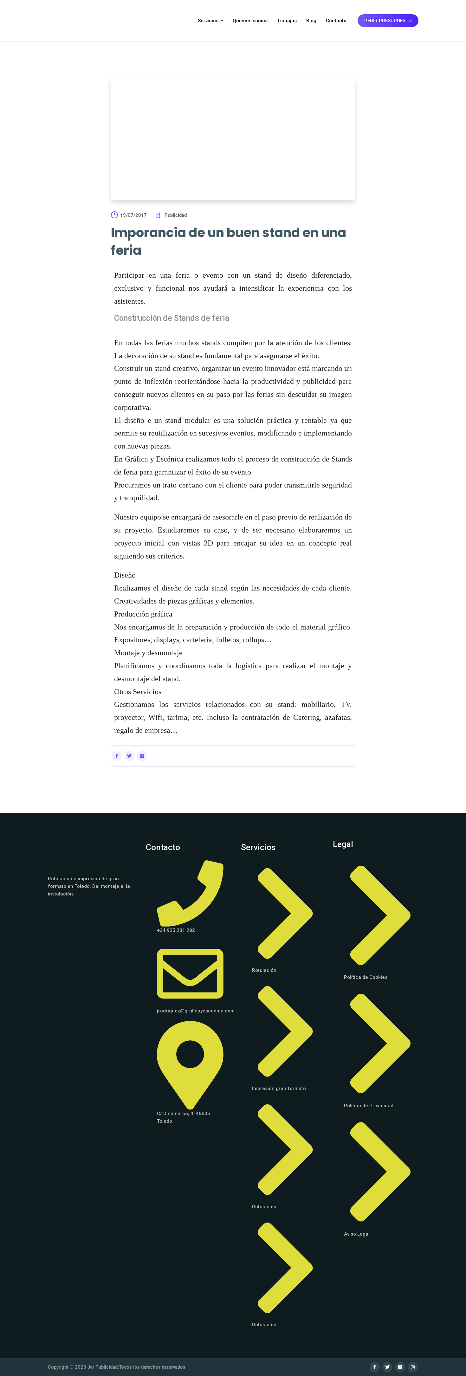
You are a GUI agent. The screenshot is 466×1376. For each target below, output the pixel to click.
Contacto (336, 20)
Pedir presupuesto (388, 20)
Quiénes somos (250, 20)
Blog (311, 20)
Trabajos (287, 20)
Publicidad (176, 215)
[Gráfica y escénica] (75, 20)
